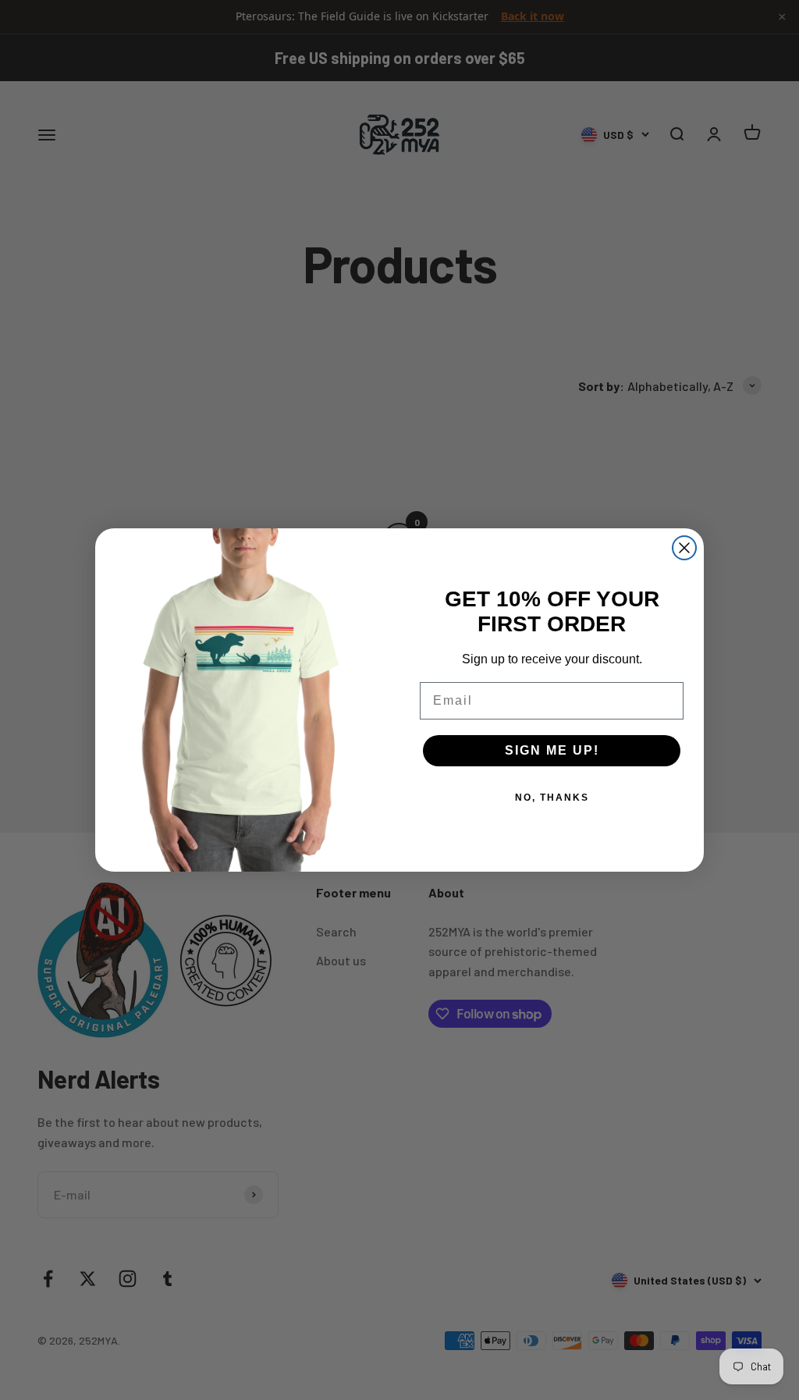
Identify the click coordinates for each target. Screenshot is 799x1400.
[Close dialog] (684, 548)
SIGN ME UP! (552, 750)
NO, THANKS (552, 797)
